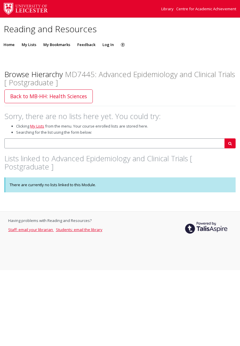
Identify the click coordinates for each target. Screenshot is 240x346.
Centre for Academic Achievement (206, 8)
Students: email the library (79, 229)
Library (167, 8)
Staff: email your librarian (31, 229)
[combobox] (114, 143)
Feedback (86, 44)
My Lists (29, 44)
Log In (108, 44)
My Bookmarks (56, 44)
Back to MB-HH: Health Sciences (48, 96)
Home (9, 44)
